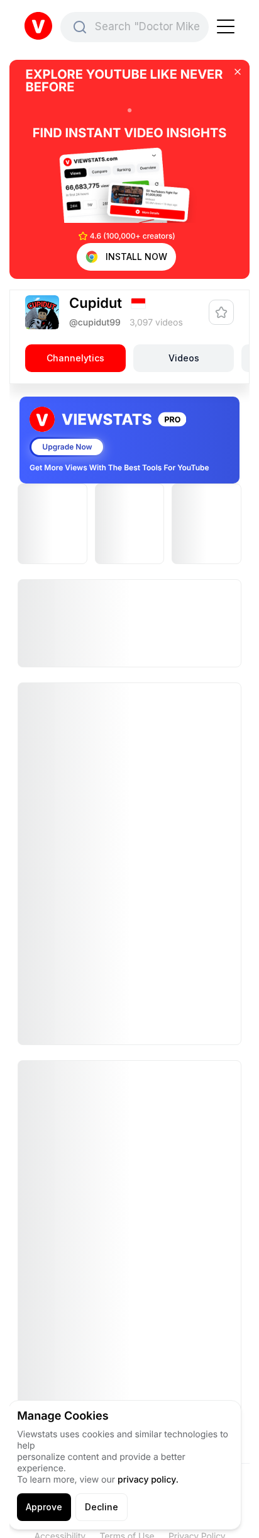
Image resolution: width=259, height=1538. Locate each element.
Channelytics (75, 358)
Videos (183, 358)
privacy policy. (148, 1479)
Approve (44, 1506)
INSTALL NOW (136, 256)
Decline (101, 1506)
